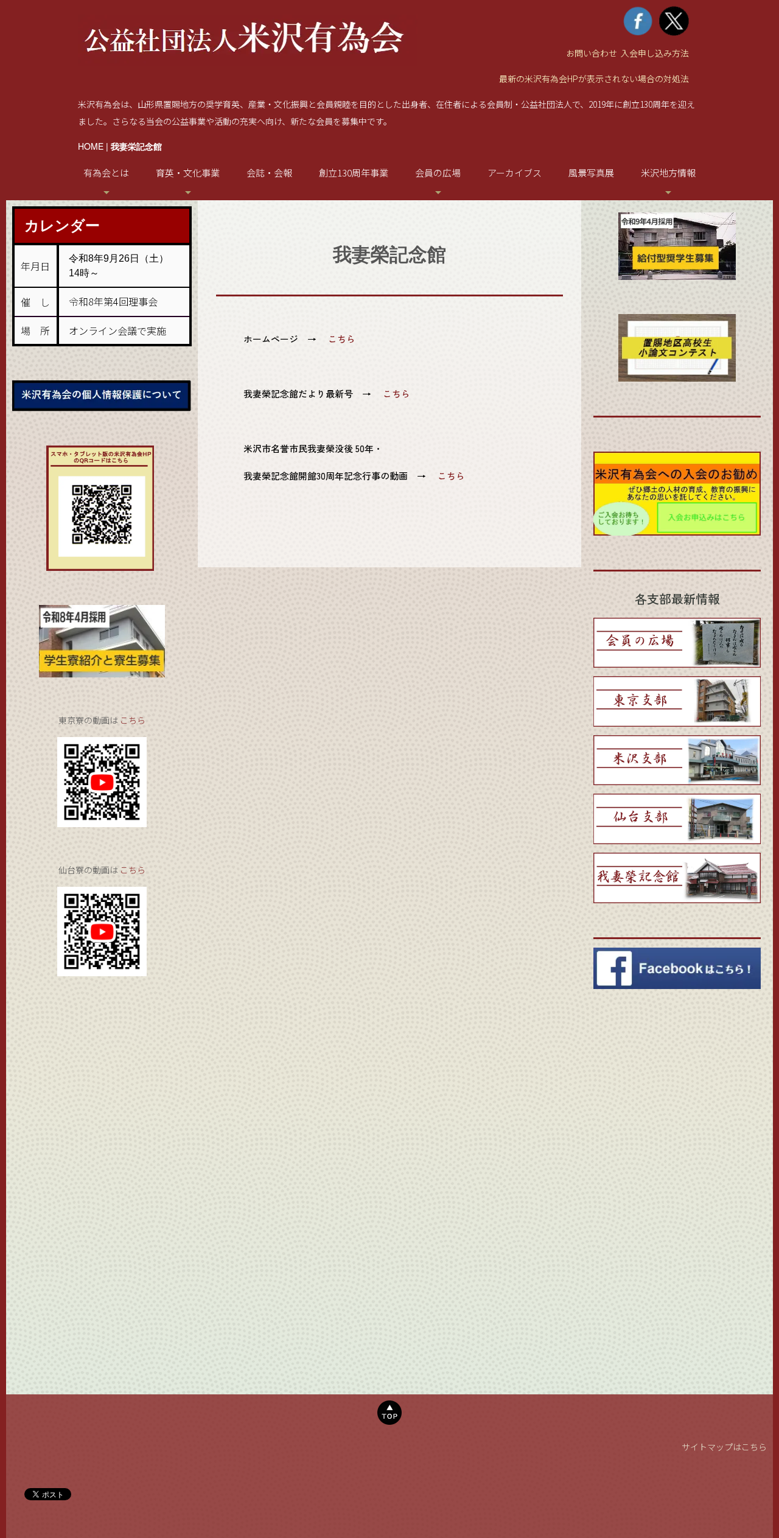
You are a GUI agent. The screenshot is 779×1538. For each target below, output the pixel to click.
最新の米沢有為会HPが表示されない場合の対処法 (594, 78)
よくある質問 (116, 464)
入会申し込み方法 (655, 53)
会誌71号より (449, 272)
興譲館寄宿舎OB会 (198, 357)
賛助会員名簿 (116, 442)
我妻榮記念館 (198, 315)
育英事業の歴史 (199, 229)
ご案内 (449, 208)
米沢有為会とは (117, 208)
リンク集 (679, 229)
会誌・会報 (269, 172)
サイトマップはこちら (724, 1447)
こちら (132, 720)
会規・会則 (117, 336)
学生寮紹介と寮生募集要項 (198, 250)
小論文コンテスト (198, 293)
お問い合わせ (591, 53)
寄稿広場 (448, 251)
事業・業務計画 (117, 378)
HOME (90, 146)
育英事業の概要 (199, 208)
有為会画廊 (449, 229)
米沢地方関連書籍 (679, 208)
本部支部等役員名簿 (117, 421)
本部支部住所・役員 (117, 400)
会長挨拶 (117, 251)
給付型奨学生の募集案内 (198, 272)
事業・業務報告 (117, 357)
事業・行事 (117, 272)
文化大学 (198, 336)
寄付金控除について (117, 485)
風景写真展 (591, 172)
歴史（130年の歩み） (117, 293)
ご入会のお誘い (117, 315)
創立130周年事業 (353, 172)
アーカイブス (514, 172)
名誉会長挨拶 (116, 229)
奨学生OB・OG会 (198, 378)
